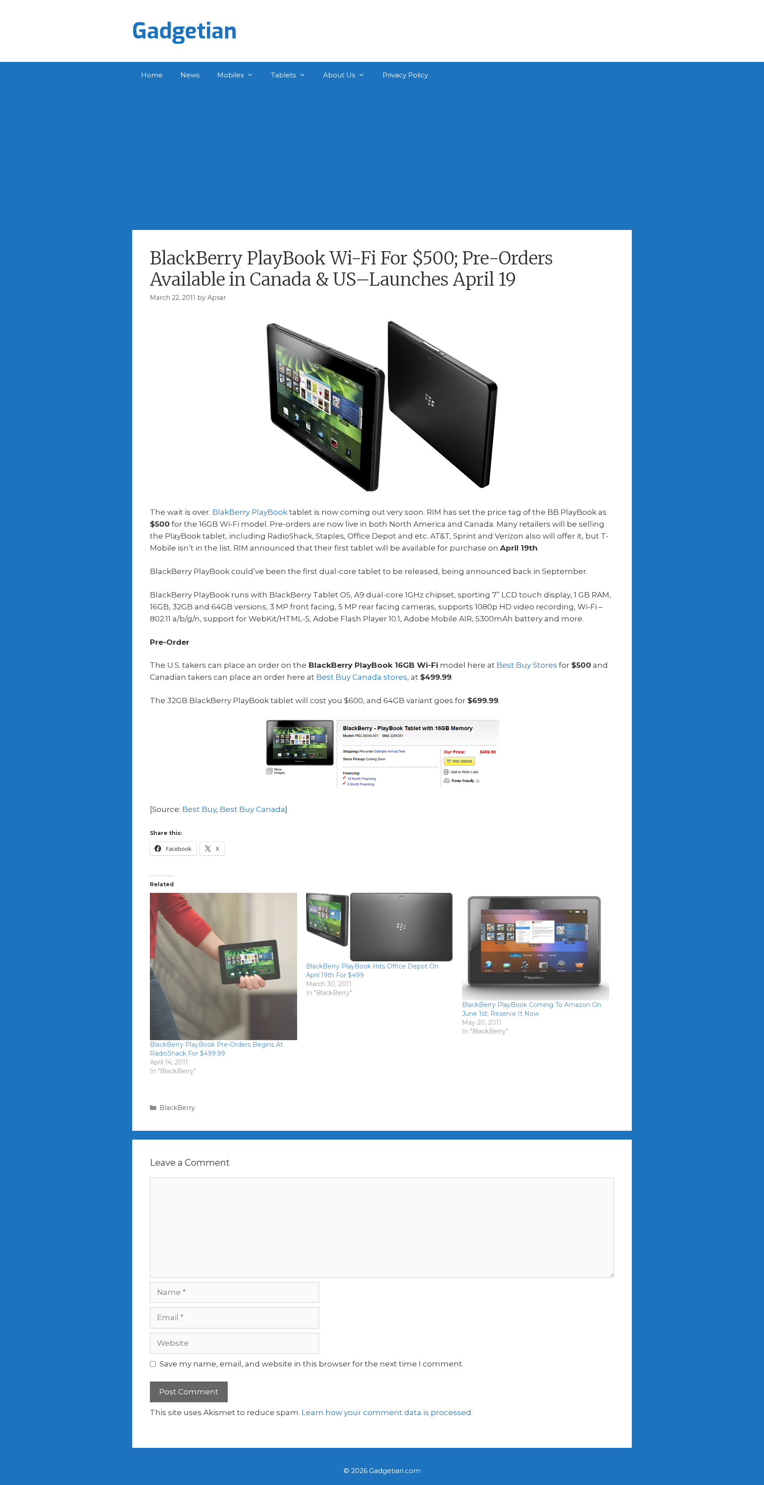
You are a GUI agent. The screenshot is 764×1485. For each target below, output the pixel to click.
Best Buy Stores (527, 665)
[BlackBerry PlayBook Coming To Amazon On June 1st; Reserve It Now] (535, 946)
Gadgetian (184, 31)
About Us (339, 75)
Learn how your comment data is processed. (387, 1412)
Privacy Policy (405, 75)
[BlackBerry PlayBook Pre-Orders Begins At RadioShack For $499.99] (223, 966)
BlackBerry (177, 1108)
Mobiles (230, 75)
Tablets (283, 75)
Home (152, 75)
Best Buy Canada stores (361, 677)
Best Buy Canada (252, 809)
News (189, 75)
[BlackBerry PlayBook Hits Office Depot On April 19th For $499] (379, 927)
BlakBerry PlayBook (249, 512)
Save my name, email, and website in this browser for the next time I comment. (311, 1363)
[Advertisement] (382, 155)
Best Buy (199, 809)
